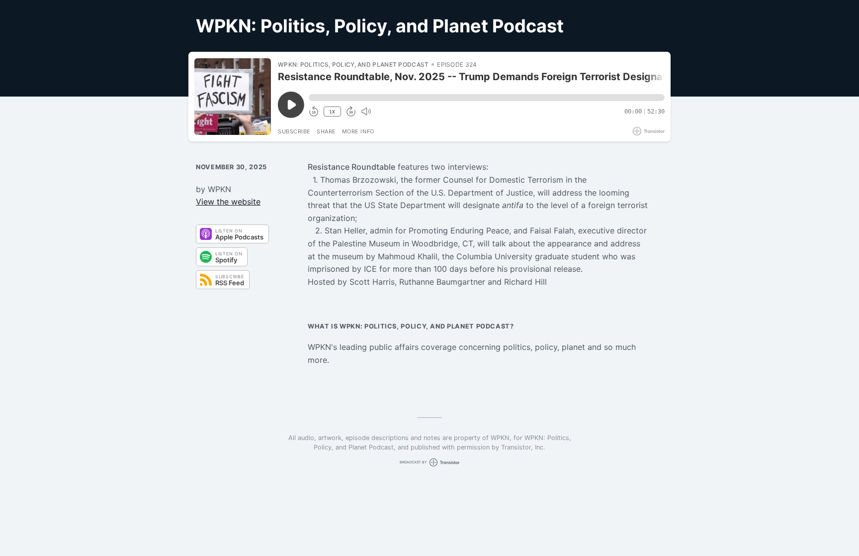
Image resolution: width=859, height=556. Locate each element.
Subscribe (294, 131)
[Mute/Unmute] (366, 111)
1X (332, 111)
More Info (358, 131)
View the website (228, 202)
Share (326, 131)
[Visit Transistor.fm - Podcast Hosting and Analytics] (649, 131)
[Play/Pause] (232, 96)
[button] (487, 97)
